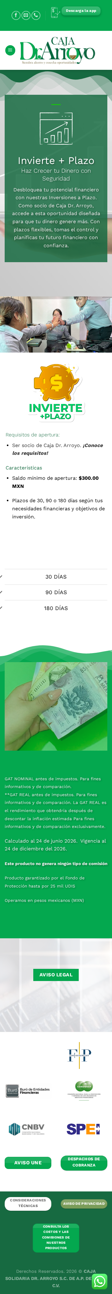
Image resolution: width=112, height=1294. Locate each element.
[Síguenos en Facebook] (16, 15)
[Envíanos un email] (25, 15)
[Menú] (10, 50)
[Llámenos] (35, 15)
